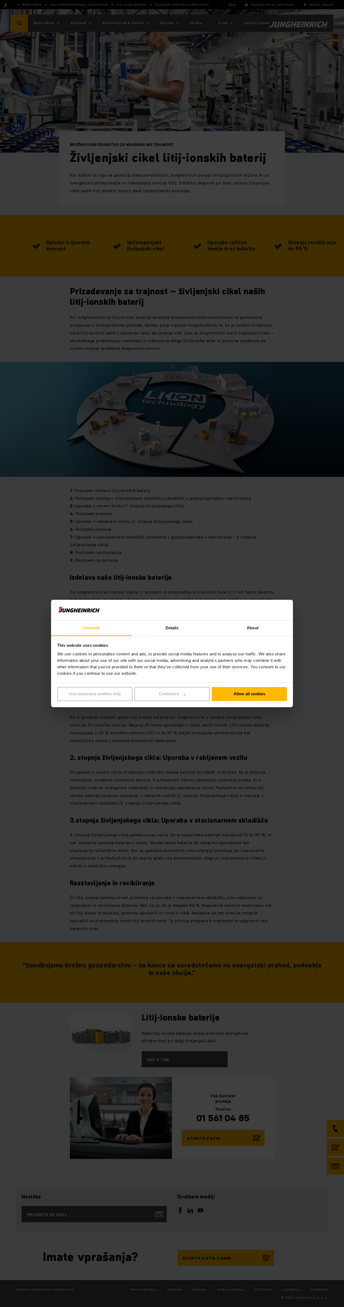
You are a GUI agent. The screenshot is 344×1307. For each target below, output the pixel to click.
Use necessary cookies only (95, 694)
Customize (169, 694)
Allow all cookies (249, 694)
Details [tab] (172, 627)
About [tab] (253, 627)
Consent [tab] (91, 627)
